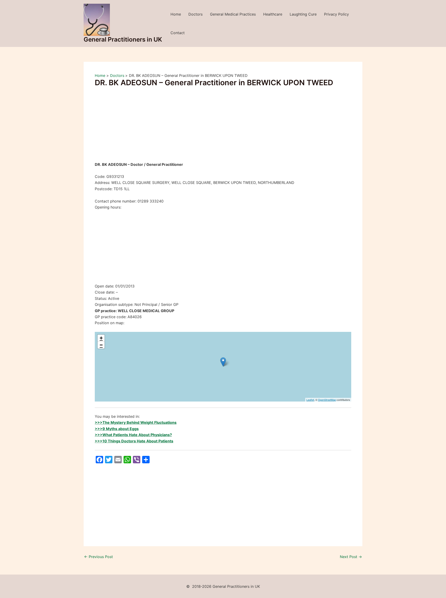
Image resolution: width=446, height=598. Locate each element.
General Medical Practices (233, 14)
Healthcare (272, 14)
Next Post (351, 557)
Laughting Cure (303, 14)
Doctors (195, 14)
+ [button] (101, 338)
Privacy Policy (336, 14)
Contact (178, 32)
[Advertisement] (223, 127)
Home (176, 14)
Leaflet (310, 400)
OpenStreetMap (327, 400)
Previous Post (98, 557)
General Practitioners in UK (123, 39)
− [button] (101, 345)
